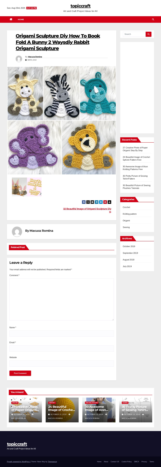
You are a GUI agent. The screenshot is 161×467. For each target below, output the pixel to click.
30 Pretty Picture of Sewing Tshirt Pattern (134, 410)
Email (12, 342)
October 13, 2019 (59, 414)
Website (13, 357)
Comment (14, 275)
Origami (126, 221)
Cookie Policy (127, 462)
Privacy (144, 462)
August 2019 (128, 260)
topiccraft (80, 6)
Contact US (115, 462)
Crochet (126, 207)
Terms (152, 462)
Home (21, 19)
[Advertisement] (137, 88)
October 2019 (129, 246)
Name (12, 327)
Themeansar (52, 462)
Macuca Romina (35, 57)
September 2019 (130, 253)
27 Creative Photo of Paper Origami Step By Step (24, 410)
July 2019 (127, 266)
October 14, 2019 (22, 414)
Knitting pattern (130, 214)
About (106, 462)
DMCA (136, 462)
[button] (153, 19)
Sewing (126, 227)
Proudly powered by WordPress (18, 462)
